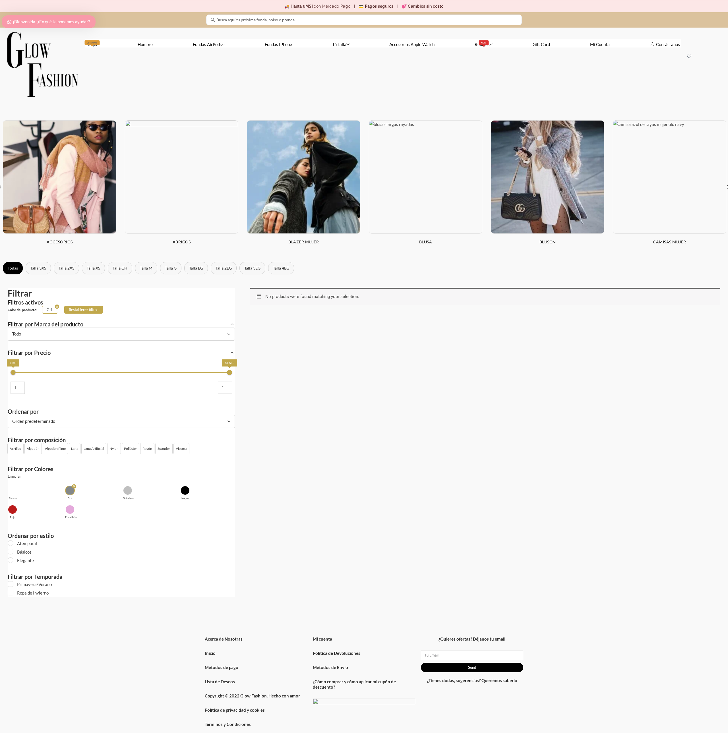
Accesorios (60, 241)
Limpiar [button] (14, 476)
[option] (182, 186)
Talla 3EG (252, 268)
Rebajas (482, 44)
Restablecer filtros (83, 309)
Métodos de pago (221, 667)
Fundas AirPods (207, 44)
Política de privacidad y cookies (235, 710)
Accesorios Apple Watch (412, 44)
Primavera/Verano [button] (34, 584)
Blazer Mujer (303, 241)
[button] (15, 448)
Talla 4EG (281, 268)
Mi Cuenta (600, 44)
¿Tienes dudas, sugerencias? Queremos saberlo (472, 680)
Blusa (425, 241)
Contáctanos (668, 44)
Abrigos (182, 241)
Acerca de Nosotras (224, 638)
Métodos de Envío (330, 667)
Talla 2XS (66, 268)
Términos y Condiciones (228, 724)
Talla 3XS (38, 268)
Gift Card (541, 44)
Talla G (171, 268)
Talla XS (93, 268)
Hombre (145, 44)
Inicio (210, 653)
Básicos (24, 551)
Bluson (547, 241)
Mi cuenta (322, 638)
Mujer (92, 44)
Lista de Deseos (220, 681)
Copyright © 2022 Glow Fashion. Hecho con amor (252, 695)
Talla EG (196, 268)
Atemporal (27, 543)
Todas (13, 268)
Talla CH (120, 268)
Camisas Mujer (669, 241)
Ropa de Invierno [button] (33, 592)
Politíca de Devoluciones (336, 653)
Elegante (25, 560)
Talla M (146, 268)
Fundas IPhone (278, 44)
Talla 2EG (224, 268)
